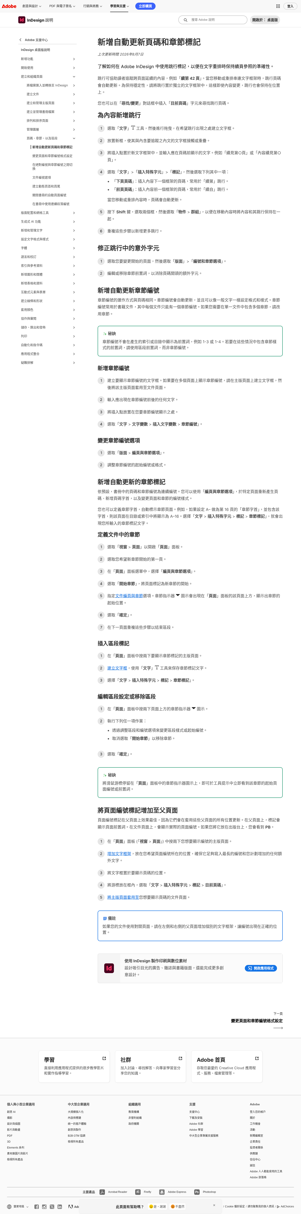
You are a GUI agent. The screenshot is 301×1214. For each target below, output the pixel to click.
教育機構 (133, 1111)
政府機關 (133, 1123)
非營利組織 (135, 1117)
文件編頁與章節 (129, 596)
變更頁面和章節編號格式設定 (52, 156)
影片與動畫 (13, 1129)
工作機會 (255, 1123)
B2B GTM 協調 (76, 1135)
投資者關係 (256, 1147)
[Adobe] (9, 6)
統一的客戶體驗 (77, 1123)
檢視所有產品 (15, 1159)
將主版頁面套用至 (123, 897)
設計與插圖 (13, 1123)
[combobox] (212, 19)
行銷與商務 (91, 6)
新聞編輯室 (256, 1135)
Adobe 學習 (196, 1129)
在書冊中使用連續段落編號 (50, 204)
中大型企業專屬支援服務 (203, 1135)
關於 (252, 1117)
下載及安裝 (196, 1117)
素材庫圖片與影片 (17, 1153)
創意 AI (11, 1111)
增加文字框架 (119, 853)
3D (9, 1141)
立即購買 (145, 6)
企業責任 (255, 1141)
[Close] (214, 1205)
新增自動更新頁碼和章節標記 (52, 147)
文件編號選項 (41, 177)
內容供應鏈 (74, 1117)
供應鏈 (254, 1153)
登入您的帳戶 (258, 1111)
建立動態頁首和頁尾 (46, 186)
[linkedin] (60, 1207)
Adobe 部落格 (258, 1177)
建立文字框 (117, 668)
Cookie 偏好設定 (235, 1206)
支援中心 (194, 1111)
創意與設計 (30, 6)
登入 (290, 6)
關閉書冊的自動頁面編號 (49, 195)
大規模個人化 (76, 1111)
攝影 (9, 1117)
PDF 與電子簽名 (60, 6)
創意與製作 (74, 1129)
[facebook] (36, 1207)
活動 (252, 1129)
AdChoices (287, 1206)
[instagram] (44, 1207)
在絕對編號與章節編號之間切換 (52, 166)
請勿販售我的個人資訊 (261, 1206)
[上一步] (143, 1024)
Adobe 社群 (196, 1123)
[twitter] (52, 1207)
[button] (278, 6)
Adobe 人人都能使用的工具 (266, 1171)
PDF (9, 1135)
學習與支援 (118, 6)
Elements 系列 (15, 1147)
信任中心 (255, 1159)
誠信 (252, 1165)
